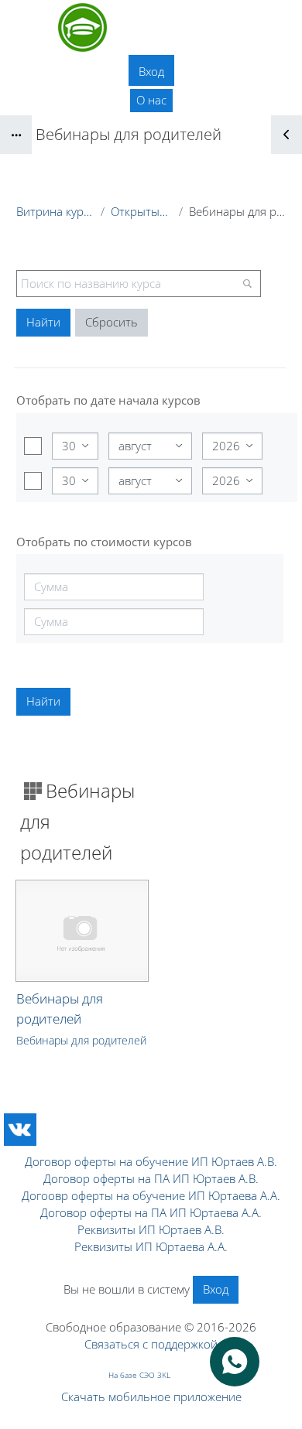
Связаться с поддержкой (151, 1344)
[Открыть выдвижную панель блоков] (286, 134)
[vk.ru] (20, 1129)
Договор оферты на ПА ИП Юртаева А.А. (151, 1212)
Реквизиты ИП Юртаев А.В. (151, 1229)
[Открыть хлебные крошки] (16, 134)
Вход (151, 71)
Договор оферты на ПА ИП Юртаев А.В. (151, 1178)
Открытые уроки (142, 211)
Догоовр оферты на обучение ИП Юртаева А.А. (151, 1195)
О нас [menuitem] (151, 100)
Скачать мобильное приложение (151, 1396)
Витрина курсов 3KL (55, 211)
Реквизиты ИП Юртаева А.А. (151, 1246)
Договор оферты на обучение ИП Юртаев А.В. (151, 1161)
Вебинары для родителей (81, 1040)
